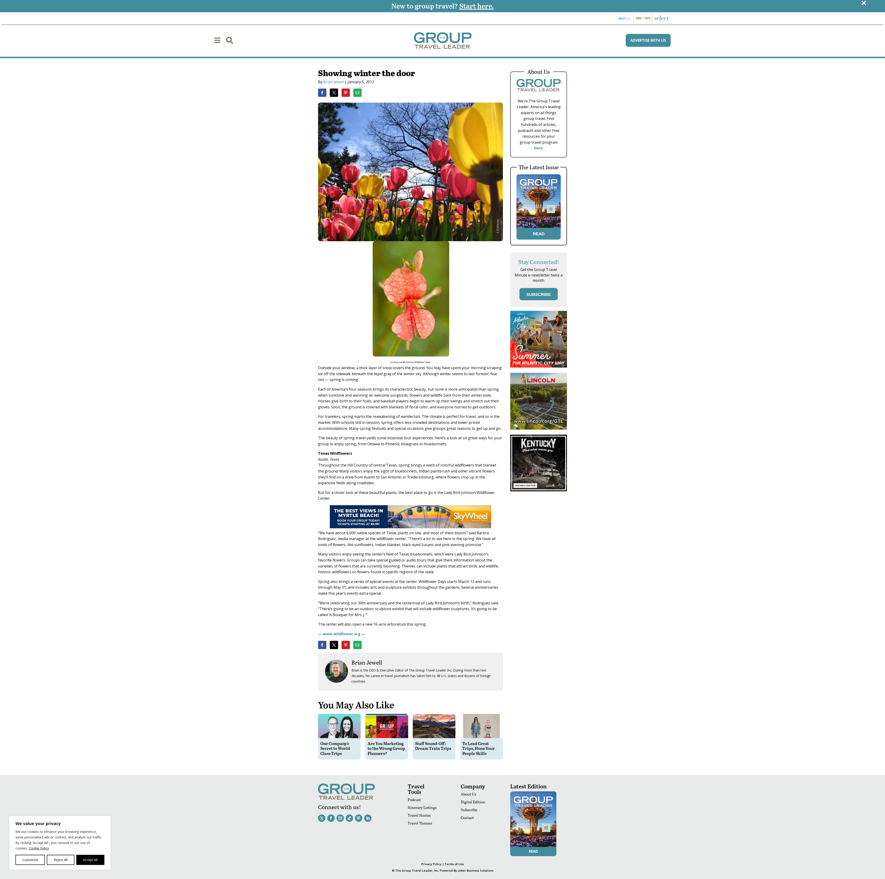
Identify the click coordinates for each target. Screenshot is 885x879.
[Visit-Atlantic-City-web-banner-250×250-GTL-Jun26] (538, 366)
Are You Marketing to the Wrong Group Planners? (386, 748)
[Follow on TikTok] (349, 818)
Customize (30, 860)
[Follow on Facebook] (331, 818)
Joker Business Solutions (475, 870)
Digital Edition (473, 801)
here (538, 148)
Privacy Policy (431, 864)
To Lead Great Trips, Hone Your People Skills (478, 748)
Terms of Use (454, 864)
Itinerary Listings (422, 807)
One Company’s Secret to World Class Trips (335, 748)
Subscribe (469, 809)
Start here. (476, 6)
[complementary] (60, 843)
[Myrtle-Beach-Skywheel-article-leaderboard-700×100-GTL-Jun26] (410, 526)
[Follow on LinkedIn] (368, 818)
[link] (322, 93)
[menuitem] (217, 40)
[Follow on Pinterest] (358, 818)
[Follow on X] (321, 818)
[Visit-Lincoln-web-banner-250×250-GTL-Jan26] (538, 428)
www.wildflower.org (341, 633)
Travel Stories (419, 815)
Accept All (90, 860)
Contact (467, 817)
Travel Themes (420, 823)
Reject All (61, 860)
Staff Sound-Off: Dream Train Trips (433, 745)
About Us (468, 794)
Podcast (414, 799)
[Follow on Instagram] (340, 818)
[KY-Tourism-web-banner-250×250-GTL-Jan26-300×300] (538, 490)
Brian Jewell (333, 81)
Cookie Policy (39, 848)
